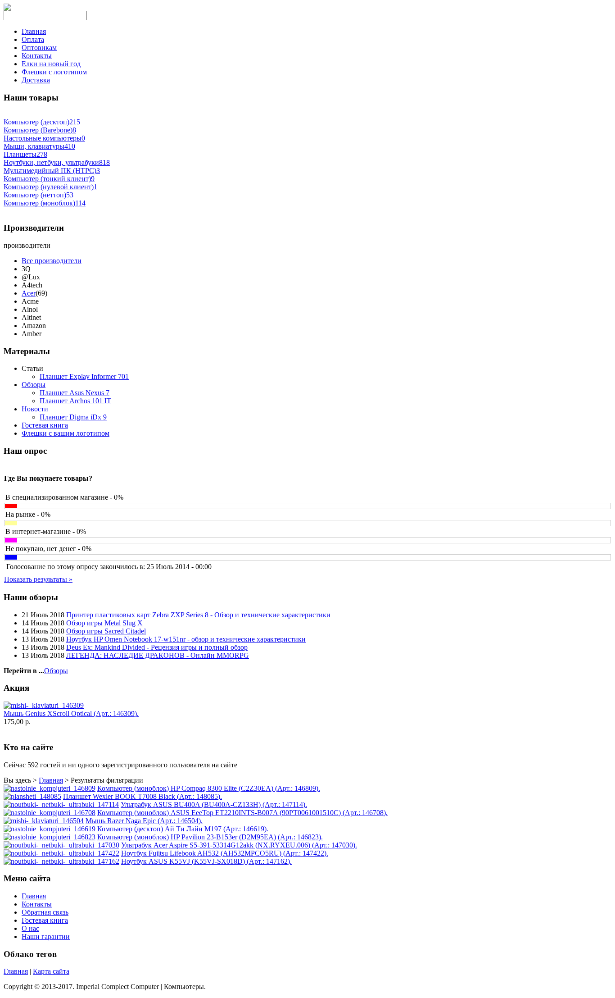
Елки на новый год (51, 64)
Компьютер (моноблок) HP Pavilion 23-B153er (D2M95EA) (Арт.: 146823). (210, 837)
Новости (35, 409)
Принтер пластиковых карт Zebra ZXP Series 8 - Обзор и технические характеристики (198, 615)
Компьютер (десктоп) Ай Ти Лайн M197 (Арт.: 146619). (182, 829)
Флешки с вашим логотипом (65, 433)
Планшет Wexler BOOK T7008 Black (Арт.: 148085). (142, 796)
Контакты (37, 55)
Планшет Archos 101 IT (75, 401)
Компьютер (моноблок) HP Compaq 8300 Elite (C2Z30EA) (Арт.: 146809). (208, 788)
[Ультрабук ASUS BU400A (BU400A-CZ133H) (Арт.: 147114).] (61, 804)
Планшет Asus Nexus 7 (74, 392)
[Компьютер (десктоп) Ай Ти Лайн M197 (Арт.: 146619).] (49, 829)
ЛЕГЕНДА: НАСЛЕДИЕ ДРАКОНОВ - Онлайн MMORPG (157, 655)
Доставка (36, 80)
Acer (29, 293)
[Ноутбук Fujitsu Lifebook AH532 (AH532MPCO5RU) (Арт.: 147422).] (61, 853)
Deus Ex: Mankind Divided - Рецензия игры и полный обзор (157, 647)
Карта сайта (51, 971)
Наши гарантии (46, 936)
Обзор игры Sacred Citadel (106, 631)
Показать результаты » (38, 579)
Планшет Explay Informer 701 (84, 376)
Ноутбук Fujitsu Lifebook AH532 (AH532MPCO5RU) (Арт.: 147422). (224, 853)
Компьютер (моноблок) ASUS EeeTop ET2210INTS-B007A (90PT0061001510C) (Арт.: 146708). (242, 812)
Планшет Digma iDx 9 (73, 417)
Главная (34, 31)
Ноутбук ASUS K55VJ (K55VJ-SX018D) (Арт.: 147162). (206, 861)
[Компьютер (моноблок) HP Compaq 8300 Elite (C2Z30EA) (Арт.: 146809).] (49, 788)
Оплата (33, 39)
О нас (30, 928)
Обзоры (33, 384)
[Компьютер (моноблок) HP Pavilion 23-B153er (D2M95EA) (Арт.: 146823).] (49, 837)
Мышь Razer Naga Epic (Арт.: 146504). (144, 821)
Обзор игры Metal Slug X (104, 623)
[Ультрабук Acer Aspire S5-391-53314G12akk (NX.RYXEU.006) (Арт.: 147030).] (61, 845)
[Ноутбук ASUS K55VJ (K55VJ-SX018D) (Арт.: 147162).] (61, 861)
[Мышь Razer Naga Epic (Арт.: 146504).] (44, 821)
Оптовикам (39, 47)
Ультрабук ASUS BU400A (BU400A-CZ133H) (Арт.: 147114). (214, 804)
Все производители (51, 260)
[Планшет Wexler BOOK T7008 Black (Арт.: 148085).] (32, 796)
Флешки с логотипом (54, 72)
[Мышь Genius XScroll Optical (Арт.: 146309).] (44, 705)
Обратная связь (45, 912)
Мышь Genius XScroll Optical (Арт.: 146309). (71, 713)
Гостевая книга (45, 425)
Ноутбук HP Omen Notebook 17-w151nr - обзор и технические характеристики (186, 639)
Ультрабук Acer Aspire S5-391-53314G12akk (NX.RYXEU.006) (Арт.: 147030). (239, 845)
